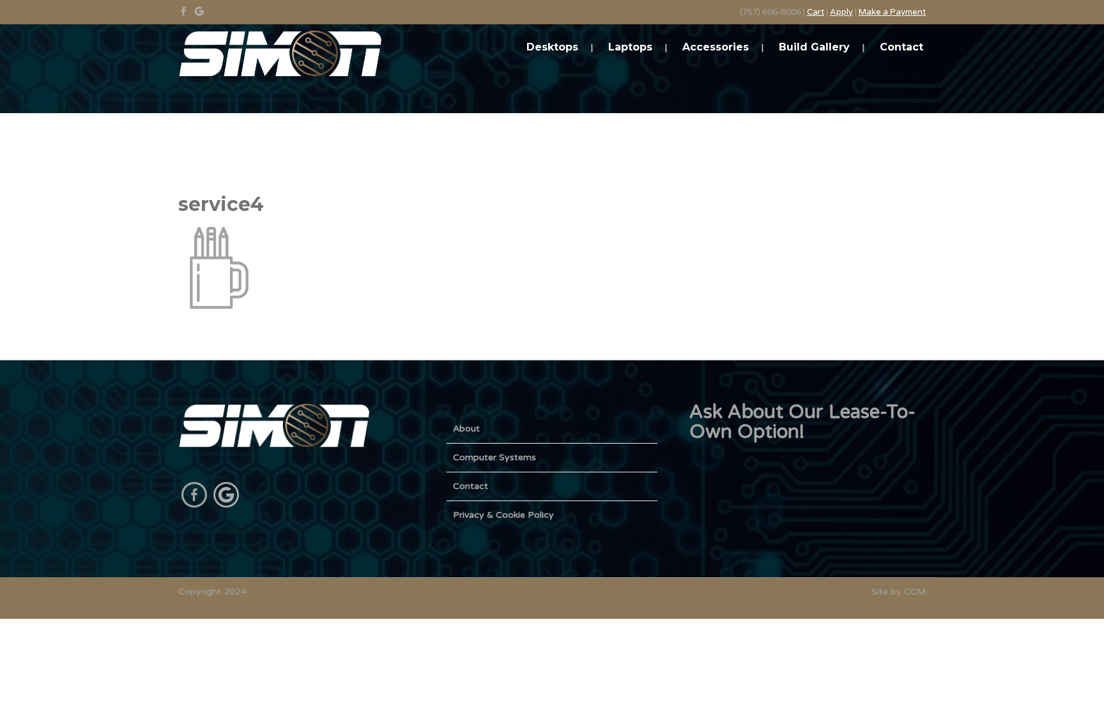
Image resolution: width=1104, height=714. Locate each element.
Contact (901, 47)
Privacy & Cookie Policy (503, 514)
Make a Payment (892, 12)
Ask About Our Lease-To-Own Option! (802, 422)
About (466, 428)
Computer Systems (494, 457)
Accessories (715, 47)
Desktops (552, 47)
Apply (841, 12)
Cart (815, 12)
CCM (915, 591)
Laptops (630, 47)
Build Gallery (814, 47)
